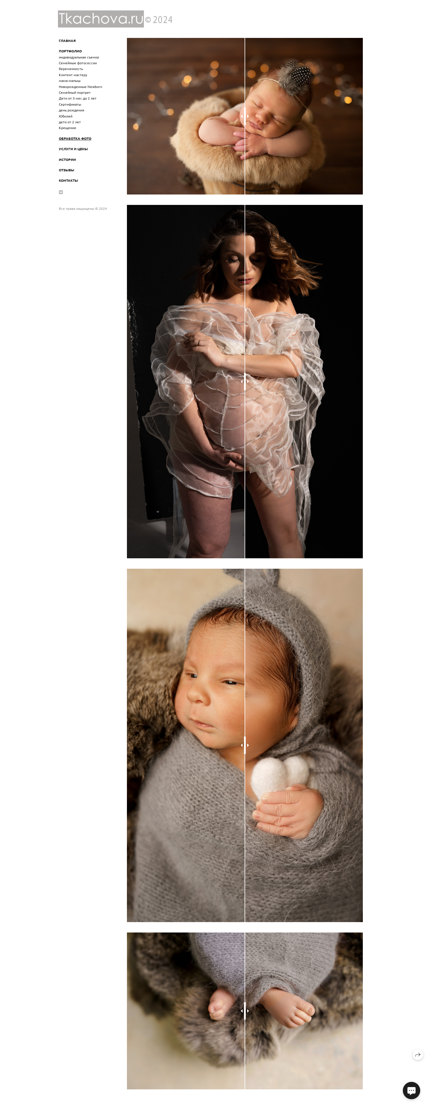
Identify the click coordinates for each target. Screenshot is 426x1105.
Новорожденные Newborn (80, 86)
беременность (71, 68)
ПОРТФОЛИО (70, 51)
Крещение (67, 127)
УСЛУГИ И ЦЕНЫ (73, 148)
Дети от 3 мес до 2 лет (78, 98)
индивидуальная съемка (79, 57)
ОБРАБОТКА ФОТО (75, 138)
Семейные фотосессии (78, 62)
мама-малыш (70, 80)
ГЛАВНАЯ (67, 40)
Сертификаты (70, 104)
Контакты (68, 180)
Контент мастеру (73, 74)
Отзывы (66, 170)
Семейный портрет (75, 92)
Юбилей (65, 116)
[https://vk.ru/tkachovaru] (61, 192)
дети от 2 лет (70, 122)
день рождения (71, 110)
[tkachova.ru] (115, 18)
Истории (67, 159)
